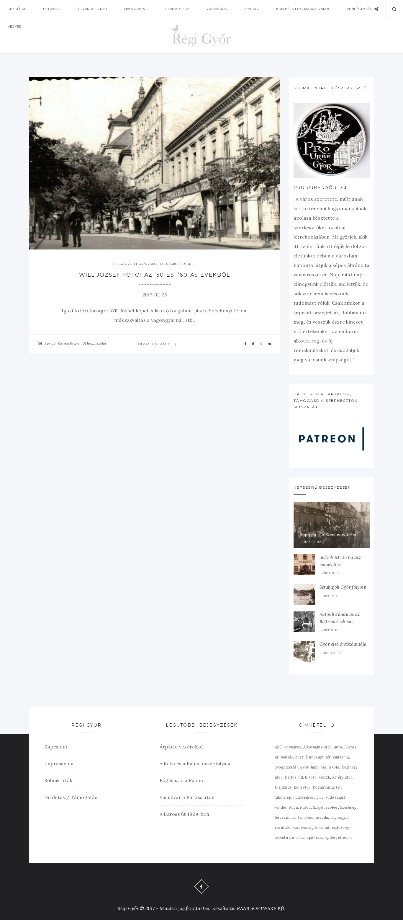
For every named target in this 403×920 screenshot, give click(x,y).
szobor (332, 807)
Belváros (52, 9)
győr (304, 767)
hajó (315, 767)
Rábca (305, 807)
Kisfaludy (283, 787)
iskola (334, 767)
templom (305, 817)
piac (320, 797)
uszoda (322, 817)
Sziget (318, 807)
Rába (293, 807)
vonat (324, 827)
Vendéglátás (359, 9)
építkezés (315, 837)
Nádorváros (136, 9)
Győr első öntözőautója (343, 644)
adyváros (292, 747)
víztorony (340, 827)
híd (323, 767)
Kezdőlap (17, 9)
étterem (345, 837)
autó (338, 747)
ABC (278, 747)
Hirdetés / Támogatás (70, 797)
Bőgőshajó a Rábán (181, 780)
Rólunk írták (58, 780)
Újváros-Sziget (92, 9)
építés (330, 837)
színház (289, 817)
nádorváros (303, 797)
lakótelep (283, 797)
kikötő (310, 777)
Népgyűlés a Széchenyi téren (328, 534)
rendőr (281, 807)
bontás (287, 757)
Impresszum (58, 763)
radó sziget (335, 797)
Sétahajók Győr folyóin (343, 587)
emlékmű (341, 757)
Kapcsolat (56, 747)
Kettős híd (294, 777)
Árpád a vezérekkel (182, 747)
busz (299, 757)
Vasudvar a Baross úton (187, 797)
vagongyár (340, 817)
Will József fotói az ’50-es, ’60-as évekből (154, 275)
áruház (298, 837)
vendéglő (309, 827)
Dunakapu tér (318, 757)
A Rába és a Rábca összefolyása (196, 763)
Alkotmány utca (317, 747)
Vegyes (14, 27)
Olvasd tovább (154, 344)
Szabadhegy (177, 9)
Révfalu (251, 9)
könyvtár (302, 787)
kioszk (324, 777)
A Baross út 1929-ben (184, 814)
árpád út (282, 837)
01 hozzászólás (95, 343)
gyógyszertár (286, 767)
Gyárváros (216, 9)
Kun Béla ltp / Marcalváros (303, 9)
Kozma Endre (69, 343)
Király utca (342, 777)
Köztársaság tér (327, 787)
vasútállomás (287, 827)
